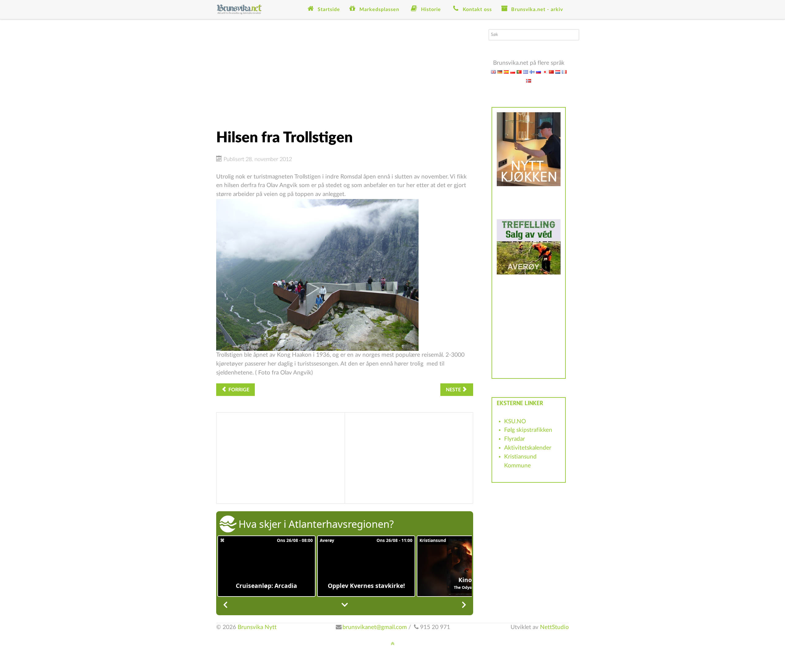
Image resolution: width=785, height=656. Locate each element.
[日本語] (544, 72)
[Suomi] (532, 72)
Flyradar (514, 439)
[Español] (506, 72)
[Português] (519, 72)
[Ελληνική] (525, 72)
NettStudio (554, 627)
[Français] (564, 72)
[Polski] (512, 72)
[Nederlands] (557, 72)
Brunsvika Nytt (257, 627)
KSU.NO (515, 421)
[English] (493, 72)
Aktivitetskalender (527, 448)
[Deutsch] (499, 72)
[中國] (551, 72)
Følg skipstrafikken (528, 430)
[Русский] (538, 72)
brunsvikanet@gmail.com (375, 627)
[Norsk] (528, 80)
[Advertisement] (344, 72)
